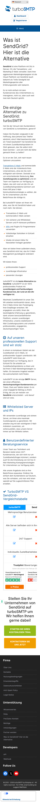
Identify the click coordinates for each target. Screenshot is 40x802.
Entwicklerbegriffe (10, 681)
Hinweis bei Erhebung (11, 799)
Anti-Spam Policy (10, 690)
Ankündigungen (9, 728)
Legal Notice (8, 695)
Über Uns (7, 667)
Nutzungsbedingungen (12, 677)
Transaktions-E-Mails (12, 166)
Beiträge (6, 723)
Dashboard (21, 16)
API (4, 754)
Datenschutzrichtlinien (12, 686)
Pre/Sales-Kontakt (10, 719)
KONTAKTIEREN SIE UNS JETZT (20, 643)
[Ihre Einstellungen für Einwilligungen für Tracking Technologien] (2, 601)
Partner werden (9, 732)
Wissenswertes (9, 710)
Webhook (7, 759)
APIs (8, 227)
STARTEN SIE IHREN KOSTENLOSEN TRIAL (20, 630)
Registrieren (21, 20)
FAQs (5, 714)
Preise (16, 587)
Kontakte (7, 672)
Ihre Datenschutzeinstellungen (20, 793)
